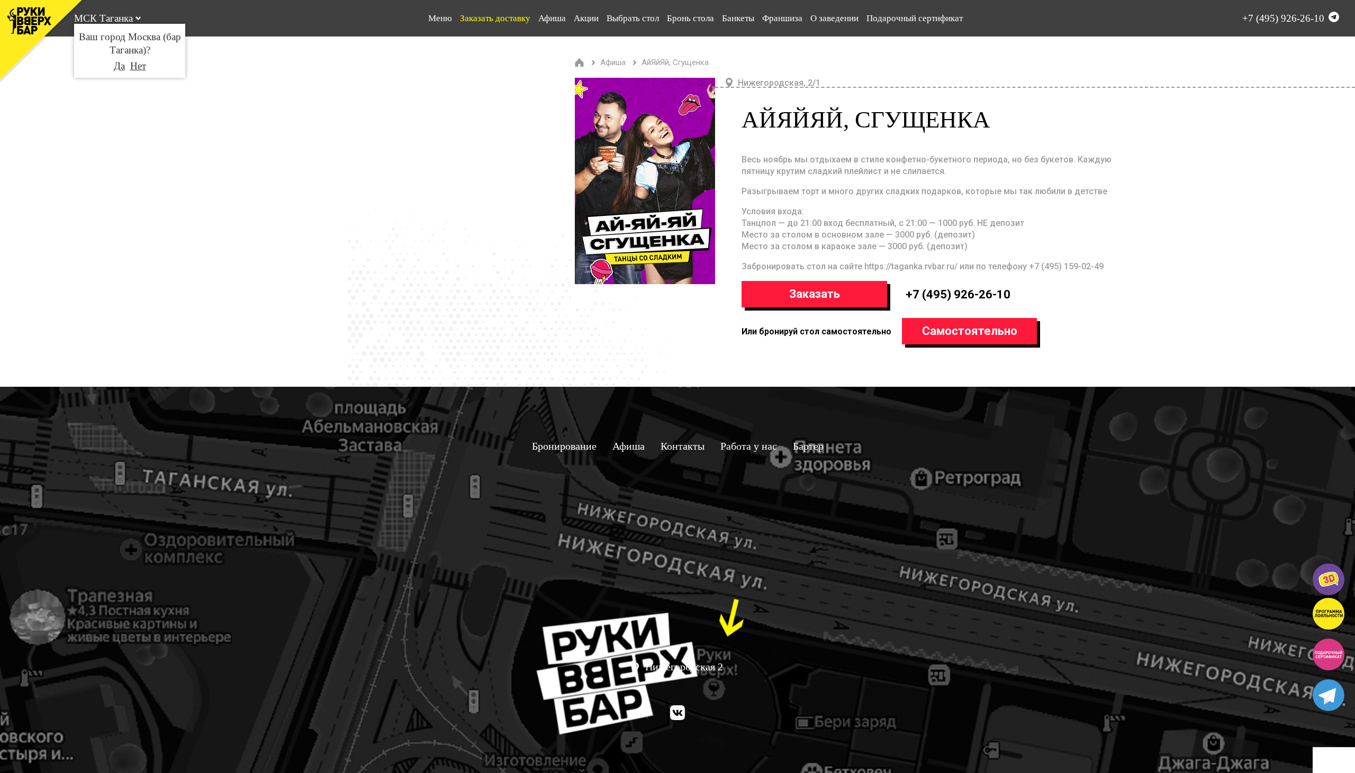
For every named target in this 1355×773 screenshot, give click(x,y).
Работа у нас (748, 446)
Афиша (552, 18)
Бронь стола (690, 18)
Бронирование (564, 446)
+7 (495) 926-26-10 (1283, 18)
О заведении (834, 18)
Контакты (682, 446)
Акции (586, 18)
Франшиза (782, 18)
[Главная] (579, 62)
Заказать (814, 294)
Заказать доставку (495, 18)
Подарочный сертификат (914, 18)
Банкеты (738, 18)
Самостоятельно (969, 331)
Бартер (808, 446)
